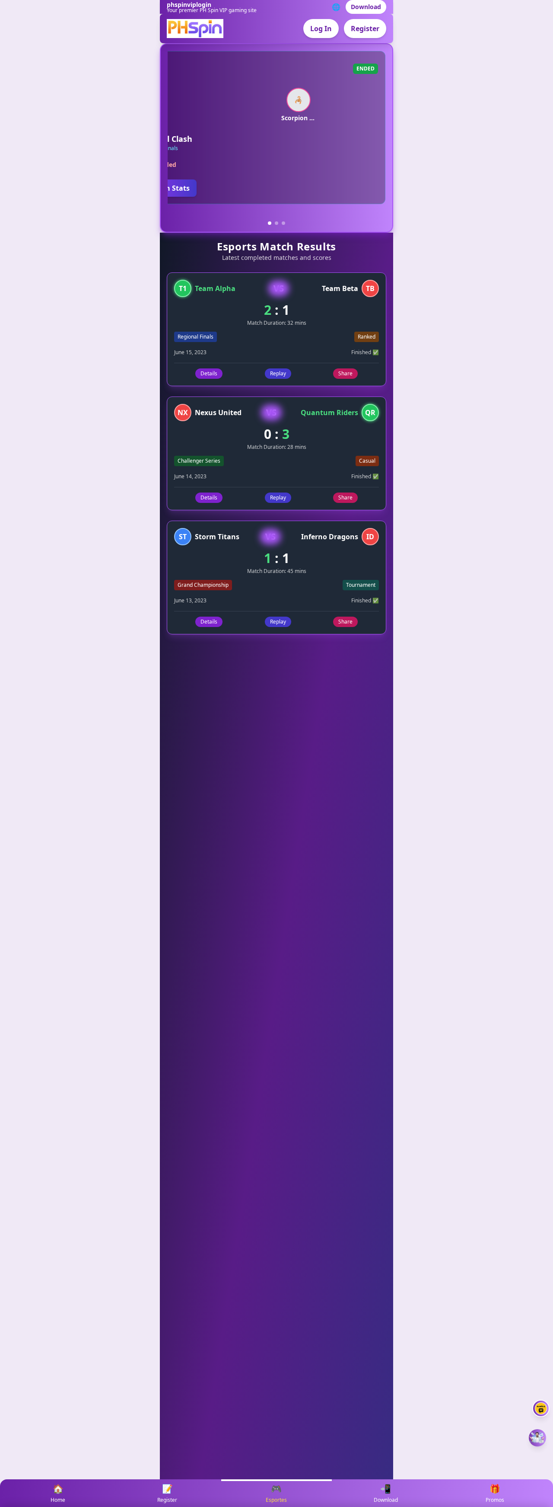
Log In (321, 28)
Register (365, 28)
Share (345, 373)
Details (208, 373)
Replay (278, 373)
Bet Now (373, 188)
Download (366, 7)
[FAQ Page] (541, 1408)
